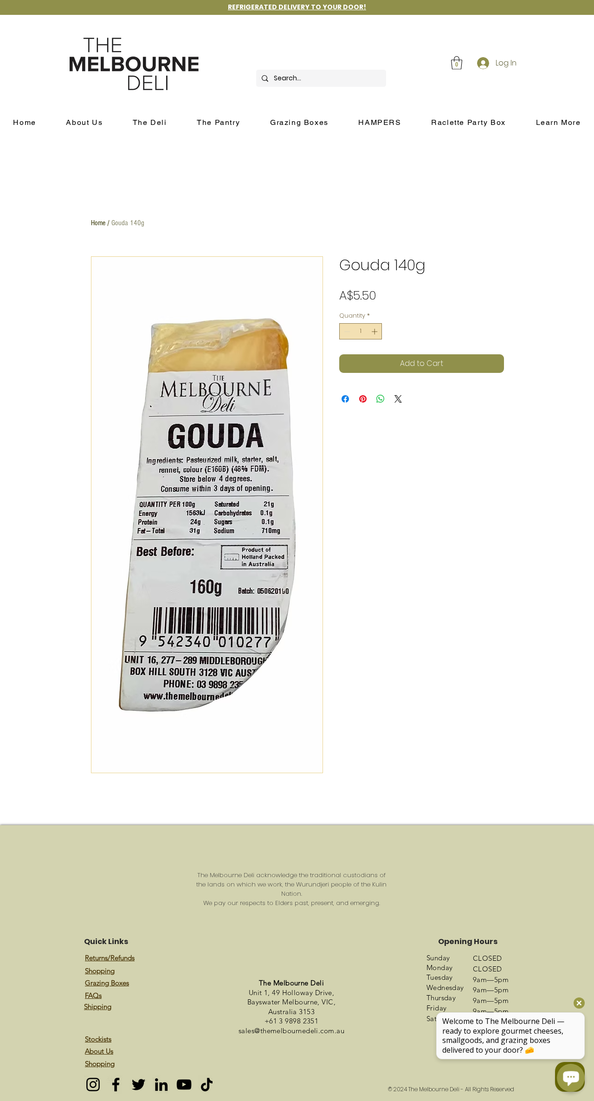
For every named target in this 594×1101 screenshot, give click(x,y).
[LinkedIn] (161, 1084)
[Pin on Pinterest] (362, 398)
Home (98, 223)
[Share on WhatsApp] (380, 398)
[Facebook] (116, 1084)
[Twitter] (138, 1084)
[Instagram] (93, 1084)
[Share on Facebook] (345, 398)
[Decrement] (346, 331)
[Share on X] (398, 398)
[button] (456, 63)
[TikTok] (207, 1084)
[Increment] (375, 331)
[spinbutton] (361, 331)
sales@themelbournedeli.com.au (291, 1030)
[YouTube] (184, 1084)
